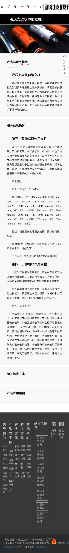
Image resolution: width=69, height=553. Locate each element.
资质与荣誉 (5, 489)
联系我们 (50, 539)
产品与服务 (10, 433)
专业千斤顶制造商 (41, 468)
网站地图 (10, 539)
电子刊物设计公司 (41, 518)
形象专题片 (5, 476)
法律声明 (37, 539)
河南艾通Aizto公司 (41, 441)
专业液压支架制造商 (41, 454)
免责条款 (23, 539)
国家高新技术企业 (41, 495)
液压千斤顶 (11, 472)
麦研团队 (42, 546)
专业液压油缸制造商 (41, 481)
